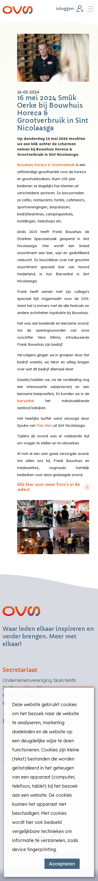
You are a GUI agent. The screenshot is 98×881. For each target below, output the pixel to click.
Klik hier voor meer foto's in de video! (48, 487)
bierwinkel (25, 401)
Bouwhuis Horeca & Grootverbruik (46, 165)
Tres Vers (44, 425)
